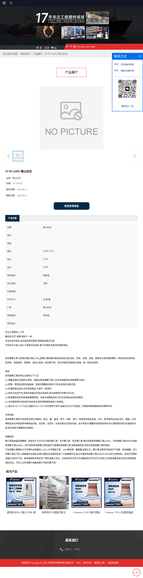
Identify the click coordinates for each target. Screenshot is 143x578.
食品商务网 (113, 563)
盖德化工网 (99, 563)
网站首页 (25, 54)
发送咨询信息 (71, 206)
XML (78, 563)
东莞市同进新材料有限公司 (60, 563)
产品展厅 (38, 54)
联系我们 (71, 540)
